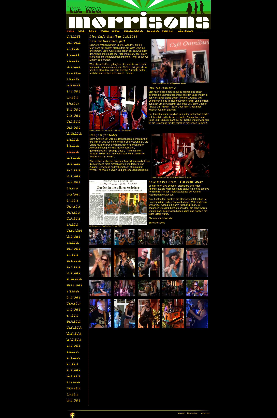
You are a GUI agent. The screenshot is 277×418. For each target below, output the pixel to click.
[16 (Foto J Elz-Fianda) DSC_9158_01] (100, 313)
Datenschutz (192, 413)
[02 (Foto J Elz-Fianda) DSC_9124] (125, 237)
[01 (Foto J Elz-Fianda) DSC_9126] (100, 237)
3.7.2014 (72, 364)
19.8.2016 (73, 237)
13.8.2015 (73, 309)
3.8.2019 (72, 103)
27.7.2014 (73, 358)
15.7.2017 (73, 194)
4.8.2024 (72, 61)
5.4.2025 (72, 55)
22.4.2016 (73, 267)
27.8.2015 (73, 297)
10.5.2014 (73, 376)
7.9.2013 (72, 394)
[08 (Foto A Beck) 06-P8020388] (149, 262)
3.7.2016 (72, 255)
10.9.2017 (73, 182)
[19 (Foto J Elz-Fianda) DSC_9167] (173, 313)
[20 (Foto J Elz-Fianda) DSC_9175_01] (197, 313)
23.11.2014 (74, 328)
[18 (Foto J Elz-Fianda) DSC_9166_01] (149, 313)
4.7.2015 (72, 315)
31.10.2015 (74, 279)
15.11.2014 (73, 334)
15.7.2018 (73, 164)
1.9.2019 (72, 97)
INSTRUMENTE (133, 31)
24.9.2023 (73, 73)
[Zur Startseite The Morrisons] (138, 14)
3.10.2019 (73, 91)
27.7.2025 (73, 37)
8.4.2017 (72, 225)
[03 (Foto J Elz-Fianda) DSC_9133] (149, 237)
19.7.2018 (73, 158)
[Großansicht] (180, 61)
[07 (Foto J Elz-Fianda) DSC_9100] (125, 262)
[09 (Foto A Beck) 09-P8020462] (173, 262)
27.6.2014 (73, 370)
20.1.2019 (73, 128)
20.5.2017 (73, 212)
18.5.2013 (73, 400)
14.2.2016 (73, 273)
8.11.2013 (73, 382)
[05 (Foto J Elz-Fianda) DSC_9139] (197, 237)
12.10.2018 (74, 134)
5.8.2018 (72, 146)
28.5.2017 (73, 206)
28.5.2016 (73, 261)
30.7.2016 (73, 249)
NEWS (70, 31)
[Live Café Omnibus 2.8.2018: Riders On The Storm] (180, 154)
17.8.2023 (73, 85)
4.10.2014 (73, 346)
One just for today (103, 135)
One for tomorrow (162, 88)
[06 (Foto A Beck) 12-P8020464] (100, 262)
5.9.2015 (72, 291)
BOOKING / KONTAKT (160, 31)
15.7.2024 (73, 67)
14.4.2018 (73, 176)
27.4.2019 (73, 115)
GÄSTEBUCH (185, 31)
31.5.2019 (73, 109)
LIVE (81, 31)
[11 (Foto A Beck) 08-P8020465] (100, 288)
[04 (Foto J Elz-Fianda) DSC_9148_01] (173, 237)
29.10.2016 (74, 231)
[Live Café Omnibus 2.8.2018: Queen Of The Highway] (118, 107)
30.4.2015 (73, 321)
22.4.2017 (73, 218)
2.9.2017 (72, 188)
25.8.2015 (73, 303)
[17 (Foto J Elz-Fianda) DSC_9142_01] (125, 313)
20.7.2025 (73, 43)
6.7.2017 (72, 200)
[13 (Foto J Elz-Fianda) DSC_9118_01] (149, 288)
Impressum (205, 413)
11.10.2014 (73, 340)
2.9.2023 (72, 79)
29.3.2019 (73, 121)
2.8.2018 (72, 152)
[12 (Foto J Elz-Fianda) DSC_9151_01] (125, 288)
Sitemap (180, 413)
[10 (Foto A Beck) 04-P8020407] (197, 262)
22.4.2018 (73, 170)
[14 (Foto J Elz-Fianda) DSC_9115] (173, 288)
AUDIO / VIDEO (109, 31)
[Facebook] (73, 415)
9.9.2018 (72, 140)
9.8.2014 (72, 352)
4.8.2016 (72, 243)
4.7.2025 (72, 49)
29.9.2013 (73, 388)
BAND (92, 31)
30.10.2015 (74, 285)
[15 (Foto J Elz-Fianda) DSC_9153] (197, 288)
